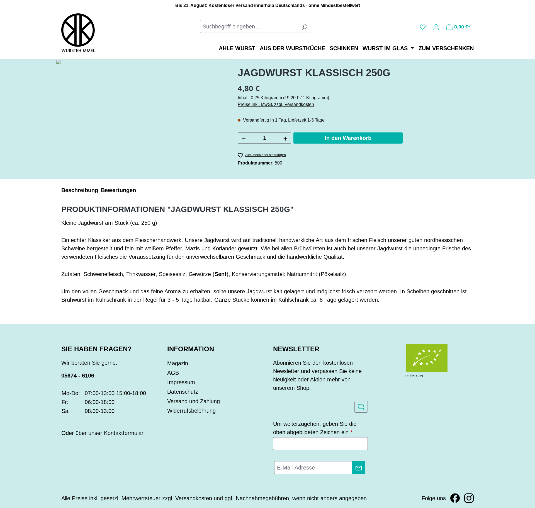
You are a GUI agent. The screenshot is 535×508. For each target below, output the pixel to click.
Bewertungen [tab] (118, 190)
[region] (144, 119)
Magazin (177, 363)
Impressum (181, 382)
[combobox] (249, 26)
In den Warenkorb (348, 138)
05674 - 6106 (77, 375)
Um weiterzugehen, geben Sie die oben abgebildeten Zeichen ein (314, 428)
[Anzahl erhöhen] (285, 138)
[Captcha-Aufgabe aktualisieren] (361, 407)
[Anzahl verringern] (243, 138)
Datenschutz (182, 392)
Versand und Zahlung (193, 401)
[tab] (79, 190)
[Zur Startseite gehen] (78, 32)
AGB (173, 373)
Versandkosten (193, 498)
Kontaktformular (123, 433)
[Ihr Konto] (436, 26)
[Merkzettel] (422, 26)
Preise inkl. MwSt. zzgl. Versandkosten (276, 104)
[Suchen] (304, 26)
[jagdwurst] (144, 119)
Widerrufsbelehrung (191, 411)
